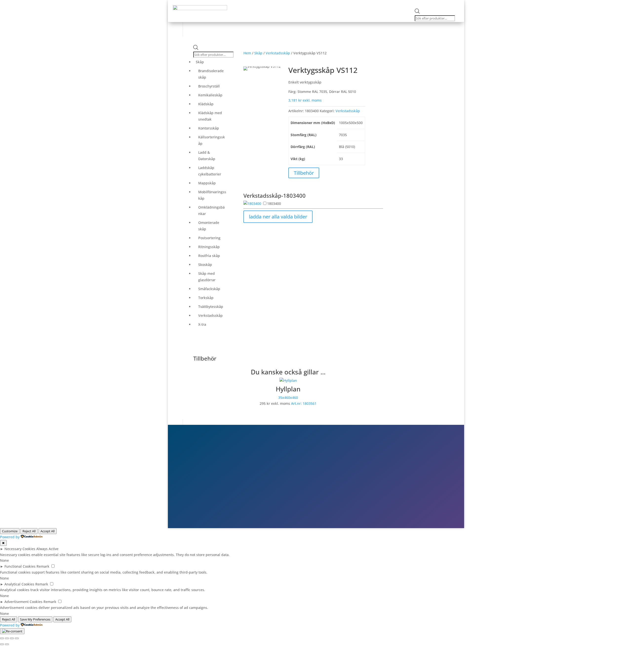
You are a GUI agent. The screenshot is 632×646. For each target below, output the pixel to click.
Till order (390, 474)
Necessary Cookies (19, 548)
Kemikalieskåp (210, 95)
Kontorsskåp (208, 128)
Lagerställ (344, 4)
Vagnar (322, 4)
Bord (258, 4)
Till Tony (389, 489)
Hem (247, 53)
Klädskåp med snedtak (210, 116)
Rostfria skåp (209, 255)
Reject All (29, 531)
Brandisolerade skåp (211, 74)
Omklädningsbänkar (211, 210)
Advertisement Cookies (23, 601)
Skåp (272, 4)
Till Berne (390, 481)
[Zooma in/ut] (2, 638)
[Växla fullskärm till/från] (7, 638)
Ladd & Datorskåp (206, 155)
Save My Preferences (35, 619)
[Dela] (12, 638)
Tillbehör (304, 173)
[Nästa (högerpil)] (7, 644)
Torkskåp (206, 297)
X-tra (202, 324)
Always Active (47, 548)
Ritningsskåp (209, 246)
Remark (43, 566)
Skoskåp (205, 264)
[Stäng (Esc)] (17, 638)
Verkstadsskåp (210, 315)
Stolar (242, 4)
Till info (388, 467)
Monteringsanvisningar (382, 4)
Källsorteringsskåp (211, 140)
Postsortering (209, 238)
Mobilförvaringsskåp (212, 195)
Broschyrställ (209, 86)
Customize (10, 531)
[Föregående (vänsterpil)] (2, 644)
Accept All (47, 531)
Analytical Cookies (19, 584)
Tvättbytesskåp (210, 306)
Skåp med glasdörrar (207, 276)
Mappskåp (207, 183)
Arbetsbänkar (296, 4)
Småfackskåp (209, 288)
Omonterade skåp (208, 225)
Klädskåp (206, 104)
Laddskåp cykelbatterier (209, 170)
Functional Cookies (20, 566)
